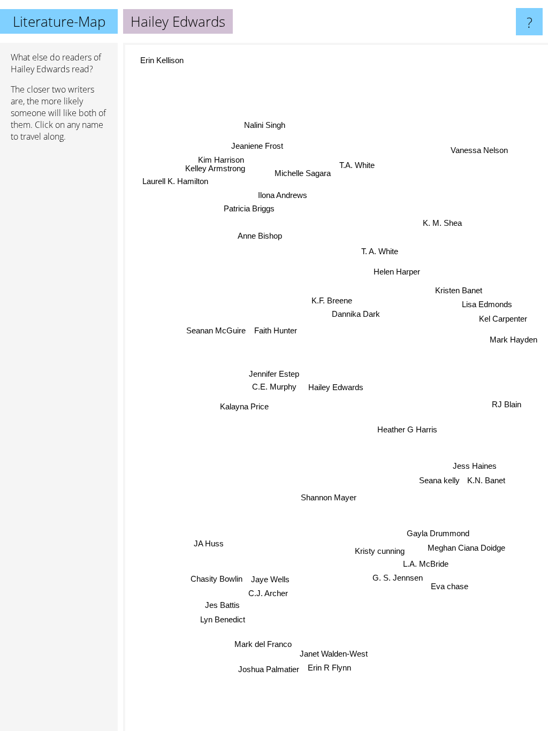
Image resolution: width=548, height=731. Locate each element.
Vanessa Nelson (479, 151)
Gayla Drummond (437, 534)
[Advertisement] (58, 314)
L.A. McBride (425, 562)
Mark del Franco (262, 643)
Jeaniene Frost (258, 143)
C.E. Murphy (274, 386)
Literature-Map (59, 21)
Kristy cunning (381, 549)
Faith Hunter (275, 329)
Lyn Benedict (222, 618)
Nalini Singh (265, 124)
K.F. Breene (331, 300)
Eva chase (452, 587)
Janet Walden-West (334, 653)
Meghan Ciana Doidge (465, 548)
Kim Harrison (222, 157)
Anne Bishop (260, 234)
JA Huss (209, 545)
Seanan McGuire (216, 328)
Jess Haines (475, 466)
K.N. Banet (486, 481)
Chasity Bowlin (216, 578)
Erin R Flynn (329, 667)
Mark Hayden (513, 341)
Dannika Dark (356, 313)
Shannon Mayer (326, 497)
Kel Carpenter (503, 320)
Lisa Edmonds (487, 306)
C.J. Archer (267, 592)
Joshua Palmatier (268, 668)
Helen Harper (397, 272)
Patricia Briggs (249, 207)
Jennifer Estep (274, 372)
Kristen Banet (459, 292)
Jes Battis (221, 604)
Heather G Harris (406, 430)
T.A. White (357, 164)
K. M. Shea (442, 224)
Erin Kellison (159, 63)
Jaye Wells (269, 578)
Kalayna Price (243, 404)
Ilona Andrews (283, 194)
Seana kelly (438, 480)
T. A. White (380, 251)
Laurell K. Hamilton (176, 178)
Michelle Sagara (303, 173)
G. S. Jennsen (401, 576)
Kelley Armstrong (216, 166)
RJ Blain (506, 406)
